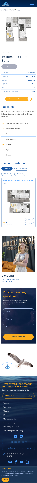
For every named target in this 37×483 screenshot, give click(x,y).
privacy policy (14, 471)
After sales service (10, 419)
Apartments (12, 9)
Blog (5, 415)
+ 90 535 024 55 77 (18, 442)
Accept (5, 479)
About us (6, 411)
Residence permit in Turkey (13, 431)
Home (6, 9)
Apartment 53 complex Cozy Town (18, 180)
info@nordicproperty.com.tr (18, 448)
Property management (11, 423)
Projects (6, 403)
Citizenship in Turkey (10, 427)
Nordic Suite (31, 72)
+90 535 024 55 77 (8, 281)
